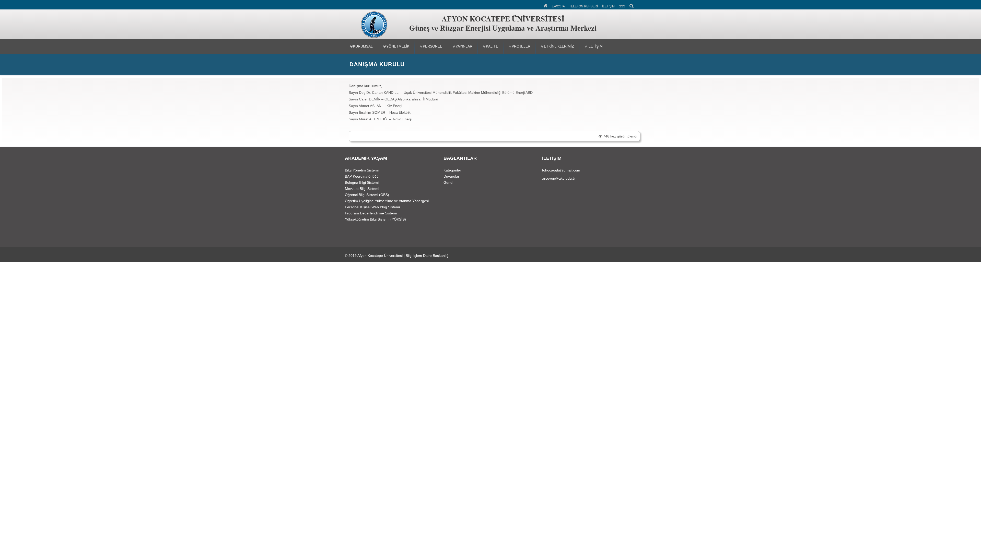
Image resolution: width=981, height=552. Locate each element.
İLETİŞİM (608, 6)
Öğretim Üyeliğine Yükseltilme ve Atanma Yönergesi (387, 201)
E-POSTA (558, 6)
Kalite (492, 46)
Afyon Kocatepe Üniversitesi (380, 256)
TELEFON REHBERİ (583, 6)
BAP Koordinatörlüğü (362, 176)
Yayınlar (464, 46)
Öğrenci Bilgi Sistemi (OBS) (367, 195)
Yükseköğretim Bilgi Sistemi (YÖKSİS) (375, 219)
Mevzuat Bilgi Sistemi (362, 189)
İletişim (595, 46)
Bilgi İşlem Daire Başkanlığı (428, 256)
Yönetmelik (397, 46)
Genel (448, 182)
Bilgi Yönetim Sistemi (362, 170)
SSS (622, 6)
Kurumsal (363, 46)
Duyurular (451, 176)
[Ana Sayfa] (546, 5)
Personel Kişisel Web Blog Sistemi (372, 207)
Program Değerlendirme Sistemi (371, 213)
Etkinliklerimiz (559, 46)
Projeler (521, 46)
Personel (432, 46)
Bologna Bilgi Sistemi (362, 182)
